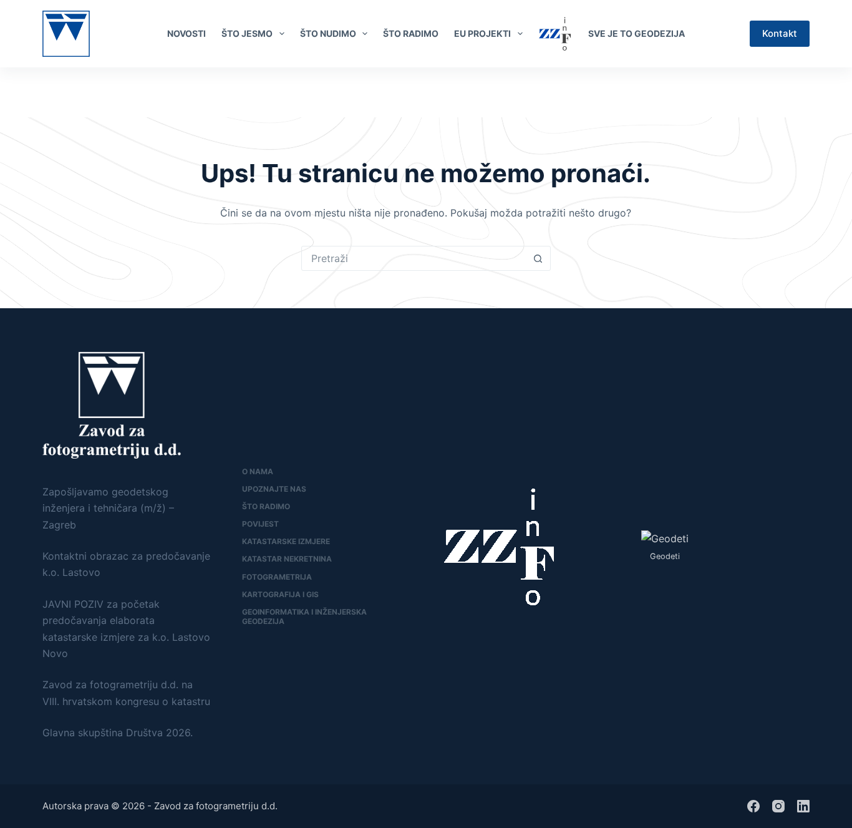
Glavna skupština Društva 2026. (117, 732)
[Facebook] (783, 92)
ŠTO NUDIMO (328, 33)
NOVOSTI (186, 33)
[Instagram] (778, 806)
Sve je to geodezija (636, 33)
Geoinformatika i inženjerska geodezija (304, 616)
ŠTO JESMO (247, 33)
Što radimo (266, 506)
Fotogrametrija (277, 577)
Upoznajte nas (274, 489)
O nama (257, 471)
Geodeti (665, 556)
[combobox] (414, 258)
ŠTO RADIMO (410, 33)
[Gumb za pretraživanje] (538, 258)
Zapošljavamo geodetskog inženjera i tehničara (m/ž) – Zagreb (108, 508)
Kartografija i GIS (280, 594)
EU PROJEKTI (482, 33)
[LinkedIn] (804, 92)
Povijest (260, 523)
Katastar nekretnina (287, 558)
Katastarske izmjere (286, 541)
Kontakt (779, 33)
